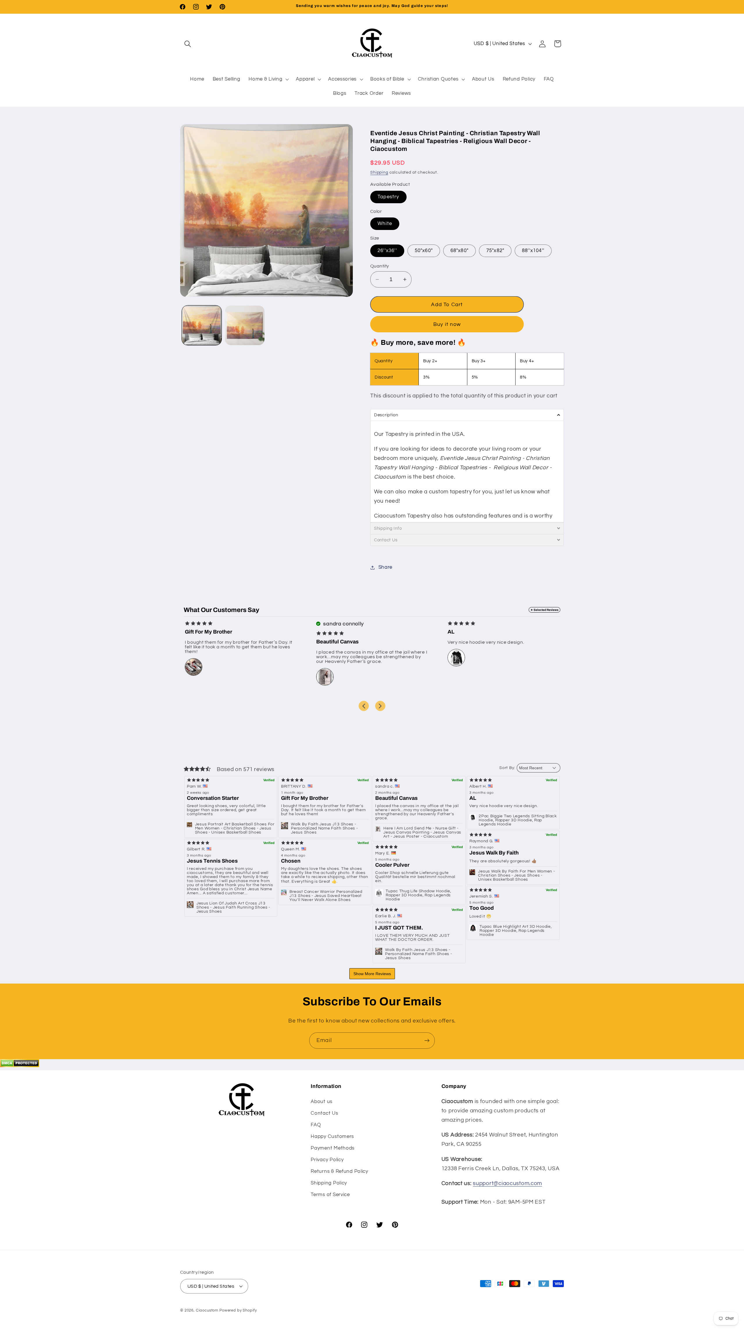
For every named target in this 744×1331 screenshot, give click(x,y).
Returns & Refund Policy (339, 1171)
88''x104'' (533, 250)
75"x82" (495, 250)
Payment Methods (333, 1148)
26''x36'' (387, 250)
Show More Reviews (372, 973)
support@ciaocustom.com (507, 1183)
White (385, 223)
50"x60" (424, 250)
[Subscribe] (426, 1040)
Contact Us (324, 1113)
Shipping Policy (329, 1183)
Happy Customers (332, 1136)
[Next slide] (380, 706)
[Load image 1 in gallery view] (201, 325)
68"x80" (459, 250)
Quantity (379, 266)
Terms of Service (330, 1194)
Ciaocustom (207, 1310)
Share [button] (385, 567)
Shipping (379, 172)
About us (321, 1101)
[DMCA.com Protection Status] (19, 1065)
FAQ (316, 1124)
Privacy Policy (327, 1159)
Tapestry (388, 196)
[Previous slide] (364, 706)
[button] (188, 43)
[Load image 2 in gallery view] (244, 325)
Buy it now (447, 324)
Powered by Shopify (238, 1310)
